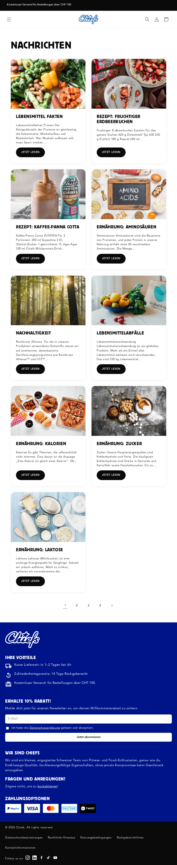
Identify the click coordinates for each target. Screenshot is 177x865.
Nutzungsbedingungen (95, 837)
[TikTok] (48, 858)
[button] (9, 19)
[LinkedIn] (34, 858)
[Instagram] (27, 858)
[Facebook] (41, 858)
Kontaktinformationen (20, 847)
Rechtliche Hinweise (61, 837)
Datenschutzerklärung (45, 728)
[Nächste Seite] (112, 605)
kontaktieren (47, 786)
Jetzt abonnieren (89, 737)
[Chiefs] (22, 639)
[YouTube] (55, 858)
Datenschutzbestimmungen (24, 837)
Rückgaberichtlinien (130, 837)
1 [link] (65, 605)
